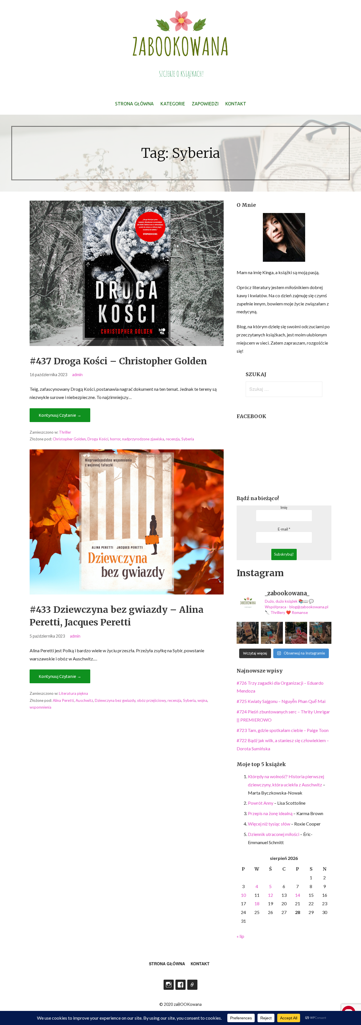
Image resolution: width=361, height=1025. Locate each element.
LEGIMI (192, 985)
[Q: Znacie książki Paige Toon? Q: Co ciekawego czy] (320, 633)
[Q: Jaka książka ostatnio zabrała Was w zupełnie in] (296, 633)
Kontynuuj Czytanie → (60, 415)
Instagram (169, 985)
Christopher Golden (69, 439)
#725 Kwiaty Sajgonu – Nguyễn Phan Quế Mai (281, 701)
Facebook (180, 985)
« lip (240, 936)
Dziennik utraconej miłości (273, 834)
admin (77, 374)
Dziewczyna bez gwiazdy (115, 700)
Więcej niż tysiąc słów (269, 823)
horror (115, 439)
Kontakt (235, 103)
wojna (202, 700)
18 (256, 903)
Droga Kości (97, 439)
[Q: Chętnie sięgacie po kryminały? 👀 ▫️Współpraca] (248, 633)
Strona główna (134, 103)
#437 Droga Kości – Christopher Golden (118, 361)
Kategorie (172, 103)
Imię (283, 507)
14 (297, 895)
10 (243, 895)
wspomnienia (40, 707)
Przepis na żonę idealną (270, 813)
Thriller (65, 432)
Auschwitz (84, 700)
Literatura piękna (73, 693)
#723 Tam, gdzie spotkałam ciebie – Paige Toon (283, 730)
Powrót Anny (260, 803)
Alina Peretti (63, 700)
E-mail (284, 529)
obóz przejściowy (151, 700)
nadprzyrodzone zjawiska (143, 439)
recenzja (173, 439)
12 (270, 895)
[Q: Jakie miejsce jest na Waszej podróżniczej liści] (272, 633)
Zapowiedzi (205, 103)
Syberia (187, 439)
